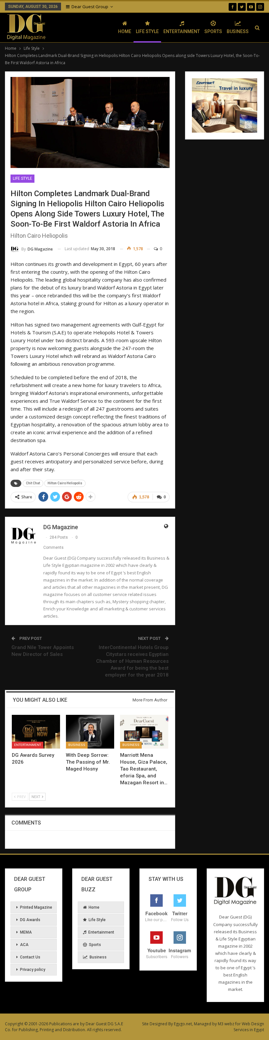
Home (124, 31)
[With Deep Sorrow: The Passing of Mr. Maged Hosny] (90, 732)
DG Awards (30, 920)
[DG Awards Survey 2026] (36, 732)
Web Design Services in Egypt (249, 1026)
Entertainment (181, 31)
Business (238, 31)
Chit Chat (33, 483)
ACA (24, 944)
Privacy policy (32, 969)
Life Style (147, 31)
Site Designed (154, 1024)
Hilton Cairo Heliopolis (65, 483)
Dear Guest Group (90, 6)
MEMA (26, 932)
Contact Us (30, 957)
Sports (213, 31)
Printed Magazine (36, 907)
